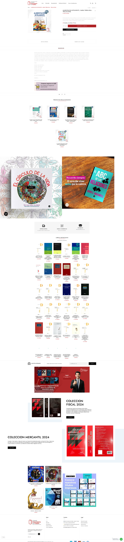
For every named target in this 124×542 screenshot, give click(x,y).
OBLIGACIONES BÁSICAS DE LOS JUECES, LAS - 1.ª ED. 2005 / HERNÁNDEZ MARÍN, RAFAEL (66, 317)
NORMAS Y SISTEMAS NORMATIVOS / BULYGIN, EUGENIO (39, 317)
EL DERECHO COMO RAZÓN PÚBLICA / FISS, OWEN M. (48, 357)
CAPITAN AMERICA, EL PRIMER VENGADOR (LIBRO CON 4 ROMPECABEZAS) (36, 486)
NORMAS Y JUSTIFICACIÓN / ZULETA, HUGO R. (76, 358)
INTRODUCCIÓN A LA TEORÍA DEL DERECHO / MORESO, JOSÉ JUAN (48, 297)
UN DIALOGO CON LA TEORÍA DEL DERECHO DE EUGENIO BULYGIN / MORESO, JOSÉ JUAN (57, 357)
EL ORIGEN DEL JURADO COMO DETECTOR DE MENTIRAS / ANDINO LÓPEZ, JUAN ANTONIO (57, 256)
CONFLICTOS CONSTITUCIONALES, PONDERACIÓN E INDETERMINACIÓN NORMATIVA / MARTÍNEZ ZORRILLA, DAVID (85, 338)
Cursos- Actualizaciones (72, 3)
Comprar (79, 506)
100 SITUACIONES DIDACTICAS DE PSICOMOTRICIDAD (53, 120)
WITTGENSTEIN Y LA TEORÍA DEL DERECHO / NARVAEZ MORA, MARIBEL (75, 277)
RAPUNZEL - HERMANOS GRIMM (36, 513)
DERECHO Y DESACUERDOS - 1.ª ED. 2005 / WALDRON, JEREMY (57, 316)
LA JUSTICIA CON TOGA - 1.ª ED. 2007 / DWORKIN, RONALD (39, 256)
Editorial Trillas (69, 34)
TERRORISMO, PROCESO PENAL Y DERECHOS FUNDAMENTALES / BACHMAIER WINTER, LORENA (75, 257)
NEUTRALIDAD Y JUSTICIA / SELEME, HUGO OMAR (57, 297)
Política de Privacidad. (84, 523)
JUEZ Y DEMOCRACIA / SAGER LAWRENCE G (66, 336)
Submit (92, 365)
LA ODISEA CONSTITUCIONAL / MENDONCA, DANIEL (39, 297)
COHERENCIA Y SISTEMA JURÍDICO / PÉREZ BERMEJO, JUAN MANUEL (75, 316)
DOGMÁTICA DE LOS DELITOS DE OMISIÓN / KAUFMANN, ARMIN (39, 335)
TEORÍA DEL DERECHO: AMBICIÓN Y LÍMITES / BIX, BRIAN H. (48, 336)
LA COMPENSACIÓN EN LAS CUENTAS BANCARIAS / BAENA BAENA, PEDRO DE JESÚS (66, 278)
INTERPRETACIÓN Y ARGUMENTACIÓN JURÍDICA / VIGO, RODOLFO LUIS (85, 256)
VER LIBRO (12, 449)
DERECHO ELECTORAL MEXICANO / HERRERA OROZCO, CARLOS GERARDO (39, 277)
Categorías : (64, 34)
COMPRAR (31, 187)
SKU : (64, 33)
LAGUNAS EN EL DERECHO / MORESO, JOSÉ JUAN (48, 316)
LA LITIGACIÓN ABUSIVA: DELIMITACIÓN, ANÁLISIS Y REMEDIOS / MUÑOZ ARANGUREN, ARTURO (48, 257)
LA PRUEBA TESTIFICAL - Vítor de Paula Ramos (66, 256)
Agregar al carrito (82, 25)
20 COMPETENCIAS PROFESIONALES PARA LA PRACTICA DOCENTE (88, 120)
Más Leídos (47, 3)
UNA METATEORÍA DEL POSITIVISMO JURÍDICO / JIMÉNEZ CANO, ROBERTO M (66, 357)
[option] (43, 228)
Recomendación (54, 3)
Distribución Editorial (62, 3)
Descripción (61, 48)
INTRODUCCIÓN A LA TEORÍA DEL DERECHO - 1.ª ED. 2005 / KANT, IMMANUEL (85, 298)
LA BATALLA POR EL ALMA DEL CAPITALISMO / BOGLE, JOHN (76, 336)
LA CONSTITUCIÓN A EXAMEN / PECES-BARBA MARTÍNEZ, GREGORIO (66, 297)
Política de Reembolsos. (84, 524)
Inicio (43, 3)
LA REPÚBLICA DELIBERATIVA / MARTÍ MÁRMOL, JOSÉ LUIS (85, 316)
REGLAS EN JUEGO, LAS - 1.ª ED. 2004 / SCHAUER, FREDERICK (85, 277)
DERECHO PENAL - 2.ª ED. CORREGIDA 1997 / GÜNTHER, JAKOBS (57, 276)
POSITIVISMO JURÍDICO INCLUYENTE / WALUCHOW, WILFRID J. (39, 357)
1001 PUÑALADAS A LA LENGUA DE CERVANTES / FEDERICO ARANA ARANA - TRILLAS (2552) (70, 120)
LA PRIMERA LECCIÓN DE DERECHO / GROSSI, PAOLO (57, 336)
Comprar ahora (70, 29)
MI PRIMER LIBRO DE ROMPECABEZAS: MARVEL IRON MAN (53, 486)
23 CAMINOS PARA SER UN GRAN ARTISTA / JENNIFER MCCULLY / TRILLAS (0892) (62, 144)
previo (89, 7)
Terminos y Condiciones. (84, 527)
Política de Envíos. (83, 526)
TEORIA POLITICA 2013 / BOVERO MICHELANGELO (48, 276)
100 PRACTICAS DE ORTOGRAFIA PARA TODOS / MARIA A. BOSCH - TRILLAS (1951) (35, 120)
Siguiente (93, 7)
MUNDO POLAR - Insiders (53, 509)
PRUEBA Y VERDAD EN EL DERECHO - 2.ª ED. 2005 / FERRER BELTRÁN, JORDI (75, 298)
